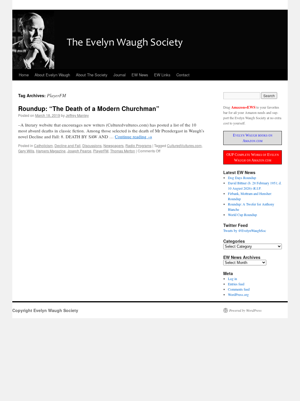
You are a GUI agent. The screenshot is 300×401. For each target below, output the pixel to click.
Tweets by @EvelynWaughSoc (244, 230)
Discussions (92, 145)
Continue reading (133, 136)
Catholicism (43, 145)
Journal (119, 74)
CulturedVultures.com (184, 145)
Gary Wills (26, 150)
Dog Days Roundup (242, 177)
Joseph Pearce (79, 150)
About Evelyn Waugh (52, 74)
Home (24, 74)
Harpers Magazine (51, 150)
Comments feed (239, 289)
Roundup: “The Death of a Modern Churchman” (88, 108)
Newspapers (113, 145)
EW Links (162, 74)
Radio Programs (138, 145)
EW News (140, 74)
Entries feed (236, 284)
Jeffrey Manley (77, 115)
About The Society (92, 74)
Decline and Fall (67, 145)
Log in (232, 278)
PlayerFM (100, 150)
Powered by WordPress (245, 310)
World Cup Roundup (242, 214)
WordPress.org (238, 294)
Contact (183, 74)
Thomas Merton (122, 150)
